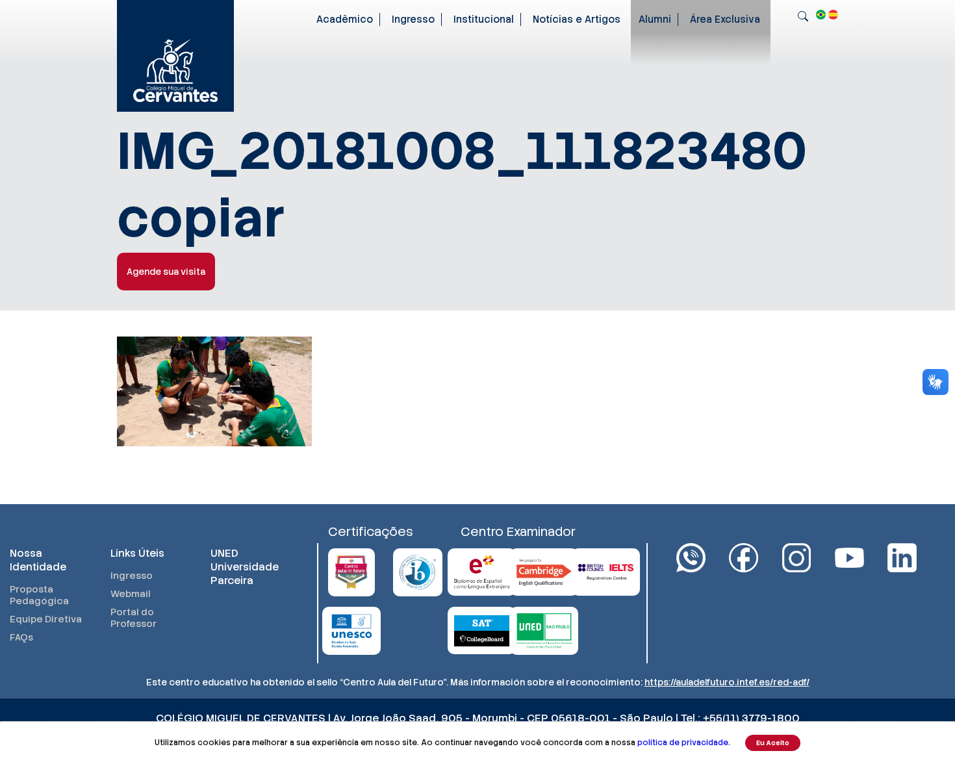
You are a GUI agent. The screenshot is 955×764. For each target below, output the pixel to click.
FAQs (21, 637)
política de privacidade (682, 742)
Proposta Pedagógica (39, 595)
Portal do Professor (133, 618)
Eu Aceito (772, 743)
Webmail (130, 594)
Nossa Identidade (38, 560)
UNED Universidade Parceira (244, 566)
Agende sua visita (166, 271)
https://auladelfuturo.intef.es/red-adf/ (726, 682)
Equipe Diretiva (46, 619)
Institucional (483, 19)
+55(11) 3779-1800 (751, 718)
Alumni (655, 19)
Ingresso (413, 19)
